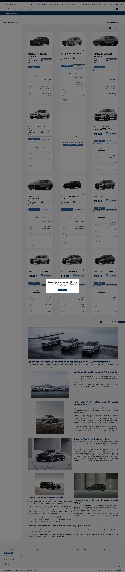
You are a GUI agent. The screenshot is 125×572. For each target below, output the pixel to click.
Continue (62, 289)
